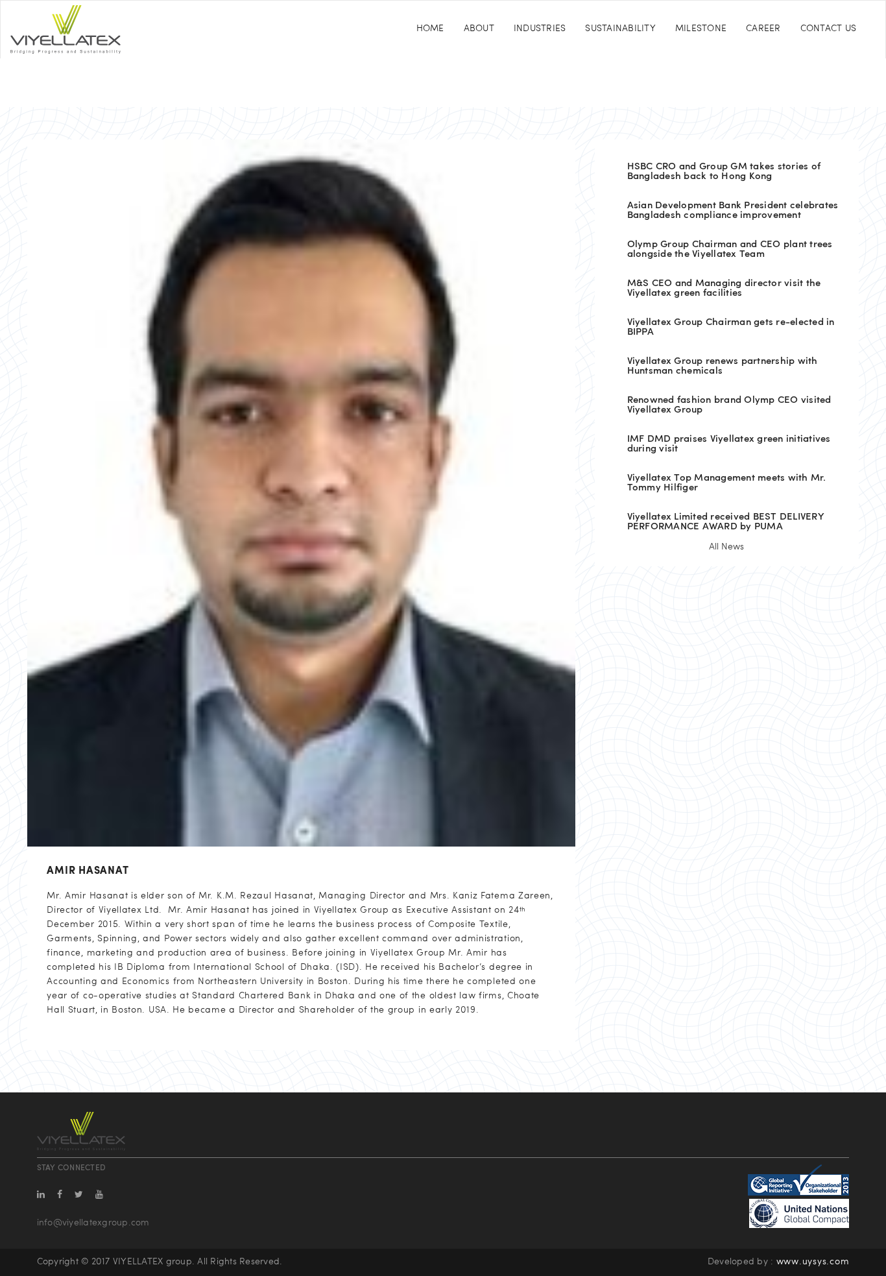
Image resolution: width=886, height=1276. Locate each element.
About (479, 29)
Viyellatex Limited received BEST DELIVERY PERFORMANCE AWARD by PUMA (725, 522)
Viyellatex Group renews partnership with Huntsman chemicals (722, 366)
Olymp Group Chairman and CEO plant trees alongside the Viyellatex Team (730, 249)
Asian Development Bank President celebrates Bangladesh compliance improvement (733, 211)
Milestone (700, 29)
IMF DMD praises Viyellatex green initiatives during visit (729, 444)
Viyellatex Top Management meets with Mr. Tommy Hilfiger (726, 483)
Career (763, 29)
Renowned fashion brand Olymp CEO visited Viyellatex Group (729, 405)
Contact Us (828, 29)
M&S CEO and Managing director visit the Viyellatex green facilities (724, 288)
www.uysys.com (813, 1262)
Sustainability (620, 29)
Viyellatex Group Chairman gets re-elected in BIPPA (731, 327)
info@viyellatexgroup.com (93, 1223)
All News (726, 547)
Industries (540, 29)
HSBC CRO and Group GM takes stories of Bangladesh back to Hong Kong (724, 172)
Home (430, 29)
